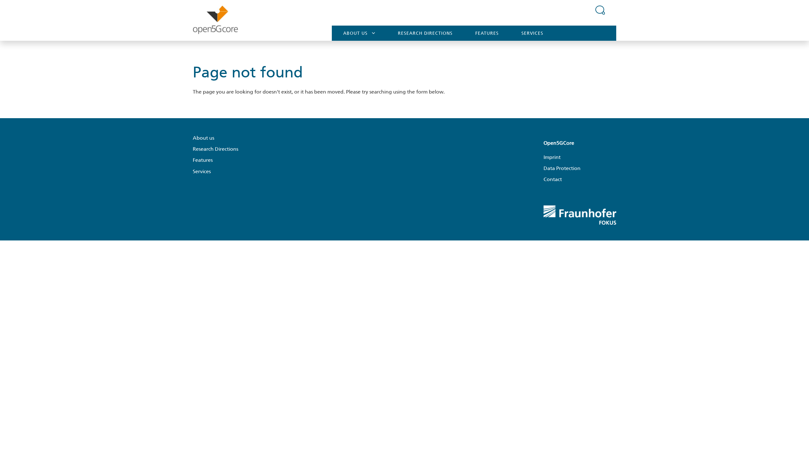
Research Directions (425, 33)
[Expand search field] (600, 10)
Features (487, 33)
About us (355, 33)
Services (532, 33)
